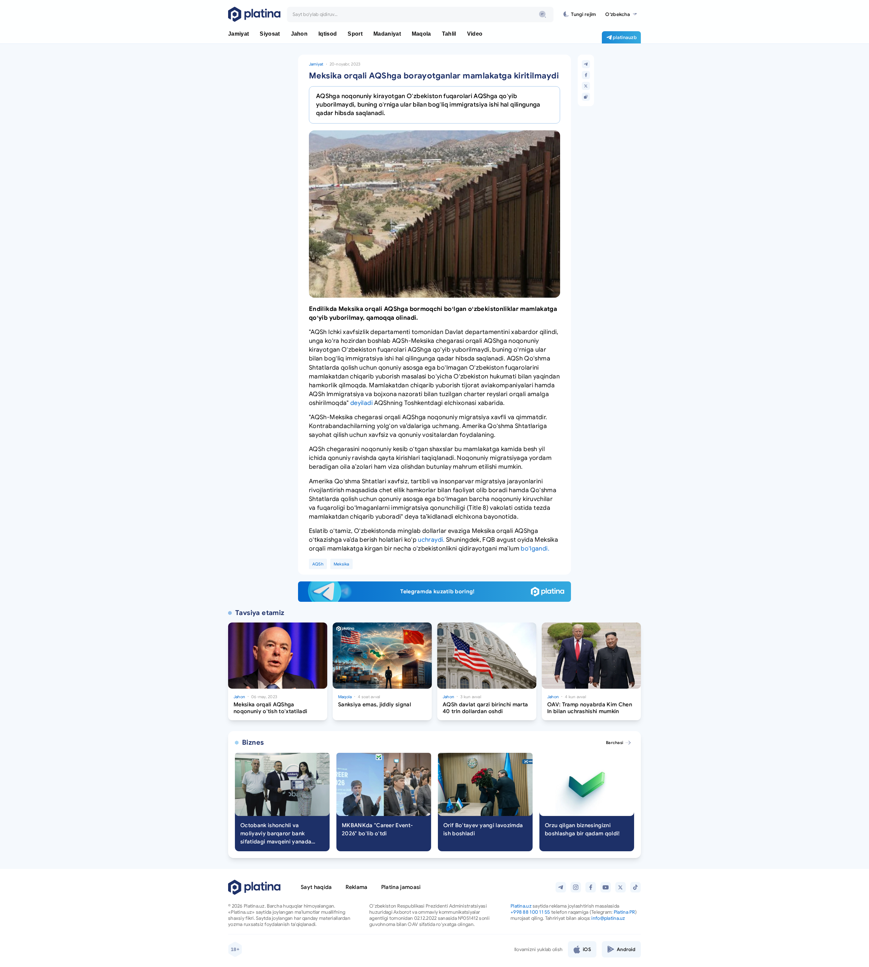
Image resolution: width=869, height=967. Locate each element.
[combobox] (420, 14)
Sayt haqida (316, 887)
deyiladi (361, 403)
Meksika (341, 563)
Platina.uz (521, 906)
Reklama (357, 887)
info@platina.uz (608, 918)
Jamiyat (316, 64)
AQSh (317, 563)
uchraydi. (431, 539)
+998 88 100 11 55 (530, 912)
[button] (621, 14)
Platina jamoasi (401, 887)
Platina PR (624, 912)
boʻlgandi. (535, 548)
